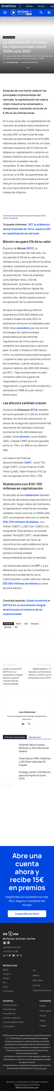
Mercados (8, 627)
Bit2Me (29, 6)
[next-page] (9, 786)
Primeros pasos (10, 1005)
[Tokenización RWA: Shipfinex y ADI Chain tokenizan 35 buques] (10, 762)
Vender (6, 978)
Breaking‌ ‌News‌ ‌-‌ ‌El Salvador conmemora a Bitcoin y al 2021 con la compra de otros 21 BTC (39, 673)
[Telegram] (45, 81)
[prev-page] (4, 786)
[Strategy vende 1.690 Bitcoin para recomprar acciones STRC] (10, 775)
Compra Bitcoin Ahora (27, 913)
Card (5, 986)
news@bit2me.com (12, 947)
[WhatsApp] (19, 81)
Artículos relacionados (15, 737)
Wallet (6, 969)
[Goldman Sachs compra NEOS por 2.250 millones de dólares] (10, 748)
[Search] (41, 13)
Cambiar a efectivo (11, 1017)
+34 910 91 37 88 (10, 951)
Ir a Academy (9, 1026)
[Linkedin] (26, 81)
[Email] (39, 81)
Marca (43, 1020)
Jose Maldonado (12, 62)
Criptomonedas (14, 19)
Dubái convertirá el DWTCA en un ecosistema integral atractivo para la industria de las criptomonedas (13, 676)
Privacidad (33, 1081)
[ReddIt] (32, 81)
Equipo (43, 1005)
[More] (6, 651)
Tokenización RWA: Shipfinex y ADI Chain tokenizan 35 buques (35, 762)
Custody (36, 985)
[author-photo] (27, 708)
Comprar (7, 974)
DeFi (26, 624)
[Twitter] (12, 81)
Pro (34, 970)
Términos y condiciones (16, 1081)
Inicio (3, 19)
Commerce (8, 991)
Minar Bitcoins (9, 1009)
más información (10, 1047)
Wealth (36, 975)
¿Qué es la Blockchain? (13, 1022)
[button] (5, 13)
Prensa (43, 1015)
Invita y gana (45, 1010)
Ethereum (35, 624)
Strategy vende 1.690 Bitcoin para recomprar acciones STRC (35, 775)
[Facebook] (6, 81)
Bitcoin (41, 6)
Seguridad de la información (27, 1084)
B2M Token (38, 980)
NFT (16, 627)
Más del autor (35, 737)
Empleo (43, 1025)
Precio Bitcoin (9, 1013)
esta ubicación (41, 1068)
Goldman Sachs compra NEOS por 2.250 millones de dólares (34, 748)
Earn (5, 982)
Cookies (43, 1081)
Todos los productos (42, 990)
